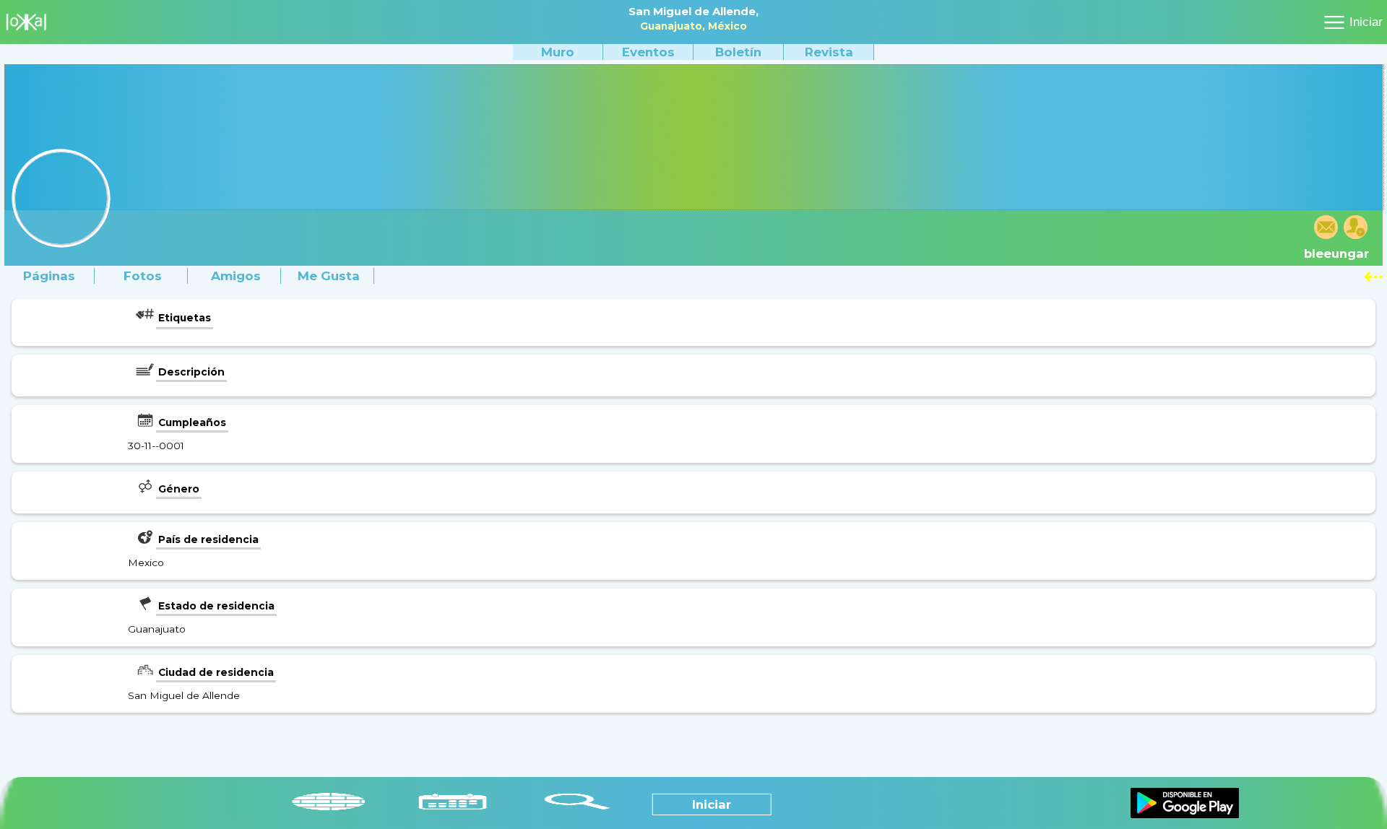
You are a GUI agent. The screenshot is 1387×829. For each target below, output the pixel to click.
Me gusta (329, 276)
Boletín (738, 52)
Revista (829, 52)
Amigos (236, 276)
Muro (557, 52)
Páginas (49, 276)
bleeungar (1336, 253)
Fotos (143, 276)
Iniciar (1366, 22)
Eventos (648, 52)
